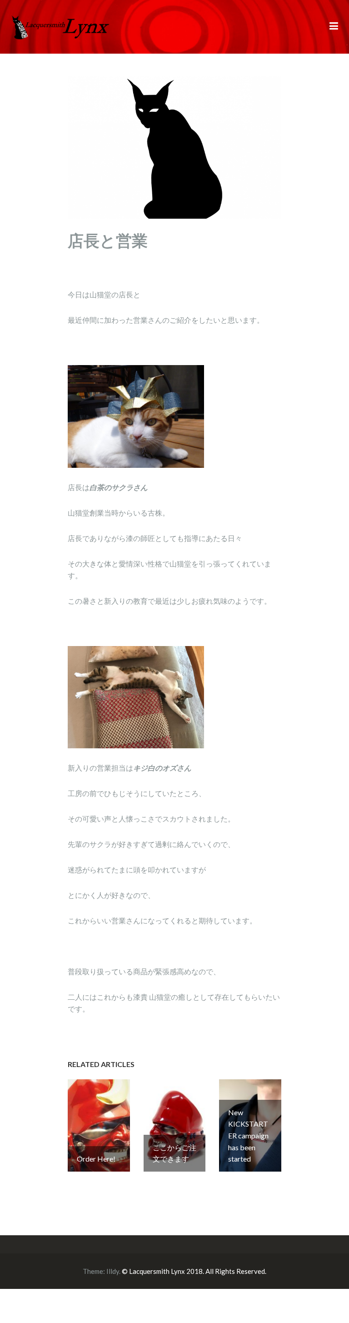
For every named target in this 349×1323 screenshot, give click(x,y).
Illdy (112, 1271)
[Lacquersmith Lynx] (61, 25)
